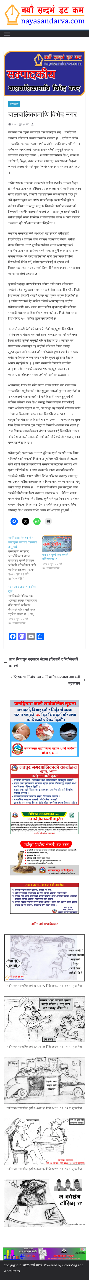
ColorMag (69, 1265)
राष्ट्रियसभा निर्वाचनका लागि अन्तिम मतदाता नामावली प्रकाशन (45, 680)
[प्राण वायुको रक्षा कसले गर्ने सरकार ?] (57, 543)
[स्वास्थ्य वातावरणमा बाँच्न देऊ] (25, 605)
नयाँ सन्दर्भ (36, 1265)
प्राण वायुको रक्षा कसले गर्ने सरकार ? (55, 556)
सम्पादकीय (14, 103)
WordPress (12, 1271)
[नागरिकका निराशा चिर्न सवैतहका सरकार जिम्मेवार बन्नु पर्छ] (25, 558)
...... (37, 124)
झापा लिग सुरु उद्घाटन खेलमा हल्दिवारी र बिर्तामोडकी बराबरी (43, 662)
